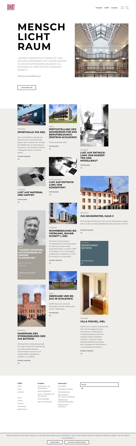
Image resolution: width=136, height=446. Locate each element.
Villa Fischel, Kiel (92, 321)
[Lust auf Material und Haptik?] (32, 176)
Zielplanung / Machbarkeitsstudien (65, 401)
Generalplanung (64, 392)
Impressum (22, 406)
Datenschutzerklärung (77, 442)
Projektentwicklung (65, 389)
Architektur (62, 386)
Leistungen (62, 383)
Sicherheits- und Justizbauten (44, 387)
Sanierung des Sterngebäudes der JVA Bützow (31, 336)
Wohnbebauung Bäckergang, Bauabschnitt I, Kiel (63, 233)
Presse (20, 401)
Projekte (99, 8)
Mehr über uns (26, 87)
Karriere (20, 403)
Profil (19, 386)
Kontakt (114, 8)
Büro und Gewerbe (45, 402)
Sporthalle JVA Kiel (31, 132)
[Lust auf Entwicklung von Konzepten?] (63, 166)
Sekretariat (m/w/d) (89, 246)
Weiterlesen (54, 146)
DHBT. (106, 8)
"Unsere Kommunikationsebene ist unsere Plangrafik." (31, 253)
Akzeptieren (55, 442)
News (20, 398)
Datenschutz (22, 409)
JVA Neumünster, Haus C (97, 216)
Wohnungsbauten (44, 391)
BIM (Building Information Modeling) (66, 396)
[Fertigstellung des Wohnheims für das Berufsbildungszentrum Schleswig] (63, 113)
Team (20, 389)
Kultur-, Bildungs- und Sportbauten (46, 395)
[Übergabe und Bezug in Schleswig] (63, 280)
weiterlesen (22, 199)
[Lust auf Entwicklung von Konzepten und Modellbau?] (94, 125)
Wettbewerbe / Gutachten (63, 406)
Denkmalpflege (43, 399)
